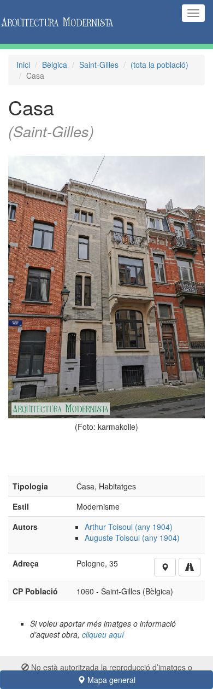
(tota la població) (159, 64)
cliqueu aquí (103, 634)
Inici (23, 64)
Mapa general (110, 679)
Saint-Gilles (99, 64)
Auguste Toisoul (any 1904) (132, 537)
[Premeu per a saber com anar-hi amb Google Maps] (189, 567)
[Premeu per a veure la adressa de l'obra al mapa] (165, 567)
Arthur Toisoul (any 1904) (129, 526)
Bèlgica (54, 64)
